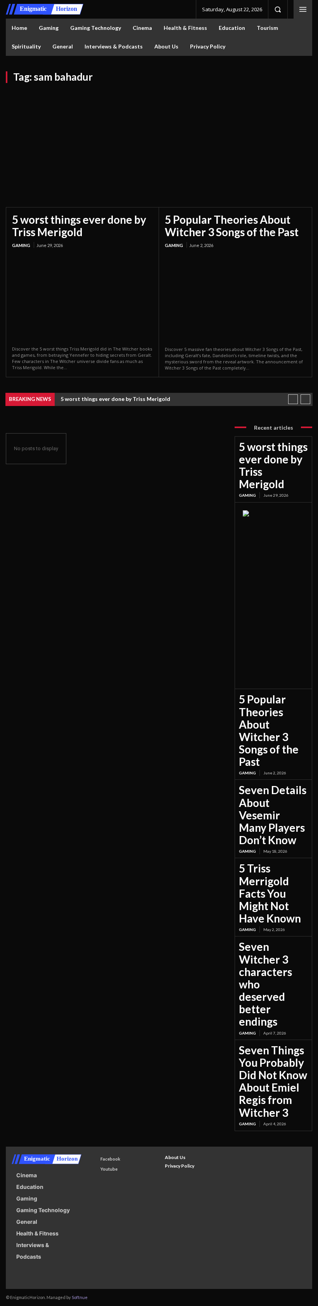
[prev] (293, 399)
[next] (305, 399)
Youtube (109, 1168)
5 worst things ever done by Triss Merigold (79, 225)
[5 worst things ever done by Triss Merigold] (82, 298)
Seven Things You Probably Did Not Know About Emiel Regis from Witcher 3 (273, 1081)
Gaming (21, 245)
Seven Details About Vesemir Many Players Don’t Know (272, 814)
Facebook (110, 1158)
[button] (277, 9)
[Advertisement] (159, 141)
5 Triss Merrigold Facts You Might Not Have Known (270, 893)
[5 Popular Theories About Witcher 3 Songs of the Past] (235, 298)
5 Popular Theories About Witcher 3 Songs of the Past (232, 225)
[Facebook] (93, 1159)
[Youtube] (93, 1169)
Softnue (80, 1297)
